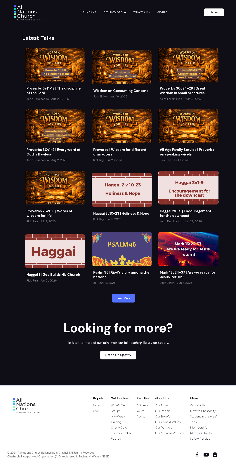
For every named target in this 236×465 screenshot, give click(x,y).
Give (96, 411)
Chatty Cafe (119, 427)
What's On (118, 405)
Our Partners (163, 427)
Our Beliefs (162, 416)
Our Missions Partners (169, 433)
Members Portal (201, 433)
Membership (198, 427)
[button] (115, 12)
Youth (140, 411)
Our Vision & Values (168, 422)
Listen (214, 12)
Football (116, 438)
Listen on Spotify (118, 355)
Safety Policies (200, 438)
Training (116, 422)
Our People (163, 411)
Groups (115, 411)
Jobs (193, 422)
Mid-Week (118, 416)
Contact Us (197, 405)
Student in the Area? (204, 416)
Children (142, 405)
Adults (141, 416)
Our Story (161, 405)
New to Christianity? (203, 411)
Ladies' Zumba (121, 433)
